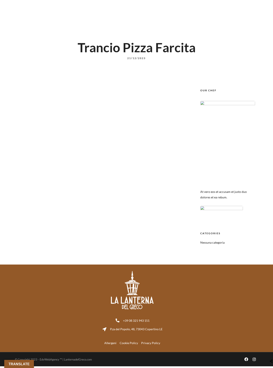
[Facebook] (246, 4)
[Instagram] (254, 4)
